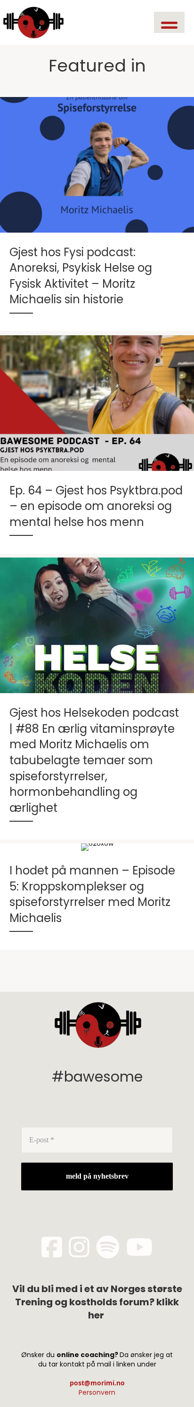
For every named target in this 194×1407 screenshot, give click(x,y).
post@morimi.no (97, 1382)
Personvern (97, 1392)
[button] (169, 22)
